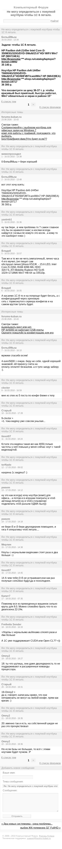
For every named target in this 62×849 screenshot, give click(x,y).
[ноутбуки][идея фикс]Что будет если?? (24, 139)
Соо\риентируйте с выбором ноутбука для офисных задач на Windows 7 (26, 129)
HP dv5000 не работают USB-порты (22, 330)
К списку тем (8, 101)
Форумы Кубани (46, 836)
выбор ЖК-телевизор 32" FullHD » (40, 827)
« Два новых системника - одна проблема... (26, 823)
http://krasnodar (11, 59)
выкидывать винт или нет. (16, 327)
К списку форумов (50, 107)
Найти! (55, 21)
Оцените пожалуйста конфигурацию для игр (27, 332)
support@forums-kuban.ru (39, 838)
